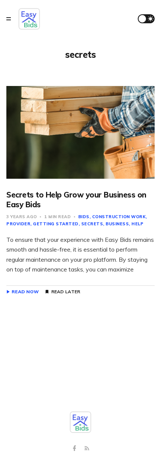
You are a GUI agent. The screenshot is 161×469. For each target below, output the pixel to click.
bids (83, 216)
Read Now (25, 292)
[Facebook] (75, 448)
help (137, 223)
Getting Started (56, 223)
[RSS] (87, 448)
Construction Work (119, 216)
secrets (92, 223)
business (117, 223)
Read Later (65, 292)
